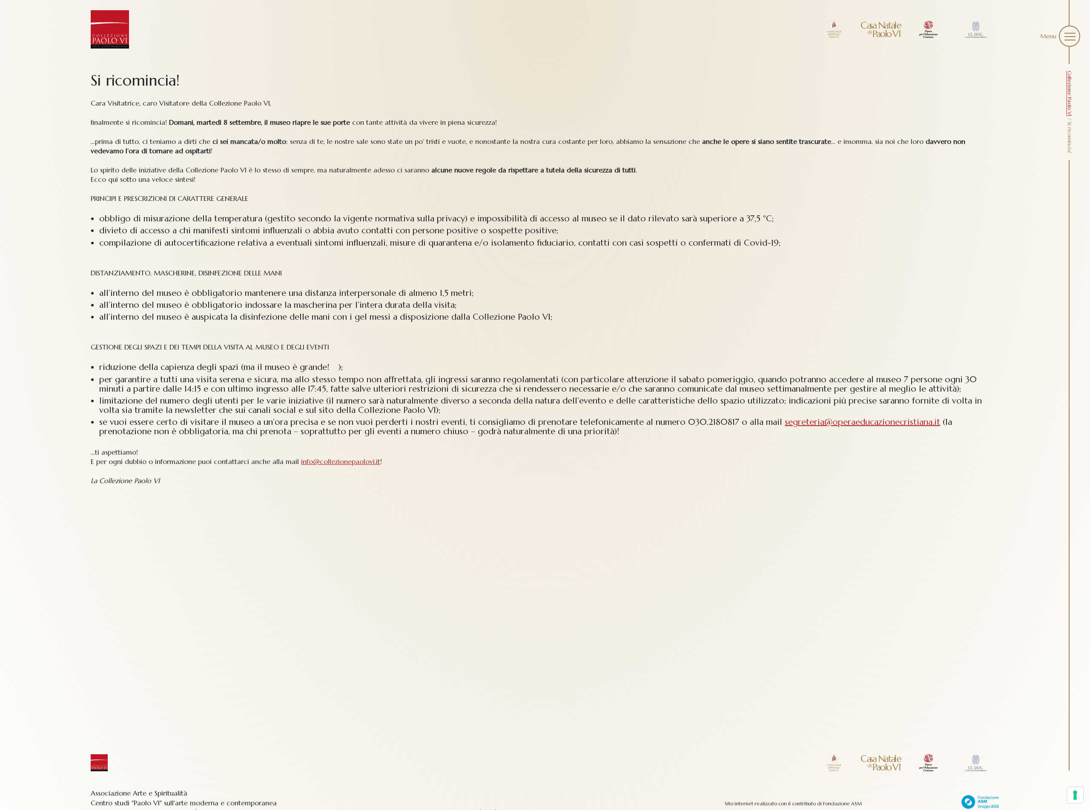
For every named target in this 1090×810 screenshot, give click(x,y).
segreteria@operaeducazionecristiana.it (862, 422)
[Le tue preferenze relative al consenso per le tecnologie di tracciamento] (1075, 795)
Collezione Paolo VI (1070, 93)
